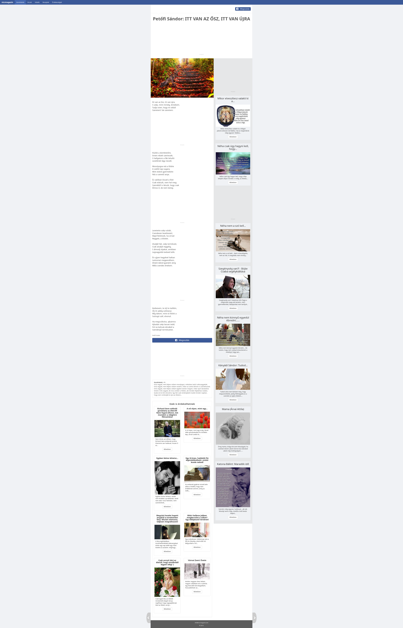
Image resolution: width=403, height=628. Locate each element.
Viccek (29, 2)
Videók (37, 2)
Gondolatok (20, 2)
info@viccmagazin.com (201, 623)
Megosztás (244, 9)
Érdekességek (57, 2)
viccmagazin (7, 2)
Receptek (46, 2)
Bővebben (167, 449)
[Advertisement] (201, 39)
